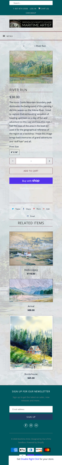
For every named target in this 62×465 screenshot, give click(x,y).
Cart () (44, 8)
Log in (33, 8)
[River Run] (31, 67)
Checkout (31, 13)
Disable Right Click (30, 458)
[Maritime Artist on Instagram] (31, 425)
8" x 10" (14, 152)
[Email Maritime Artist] (36, 425)
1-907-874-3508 (20, 8)
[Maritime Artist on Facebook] (26, 425)
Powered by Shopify (35, 442)
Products (29, 45)
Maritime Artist (24, 439)
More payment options (31, 188)
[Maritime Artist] (31, 24)
